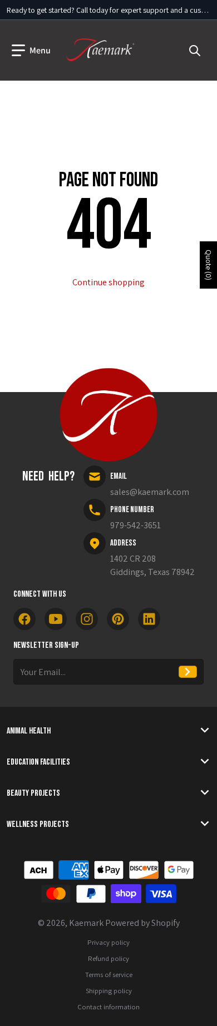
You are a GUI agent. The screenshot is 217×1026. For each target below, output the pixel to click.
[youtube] (56, 619)
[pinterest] (118, 619)
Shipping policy (109, 990)
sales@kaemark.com (149, 492)
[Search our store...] (195, 50)
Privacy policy (108, 942)
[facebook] (24, 619)
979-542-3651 (135, 525)
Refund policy (108, 958)
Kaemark (86, 923)
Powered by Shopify (142, 923)
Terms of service (108, 974)
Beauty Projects (33, 793)
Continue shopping (108, 282)
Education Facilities (38, 762)
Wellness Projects (38, 824)
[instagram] (87, 619)
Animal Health (29, 731)
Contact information (108, 1007)
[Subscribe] (188, 672)
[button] (31, 50)
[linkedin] (149, 619)
